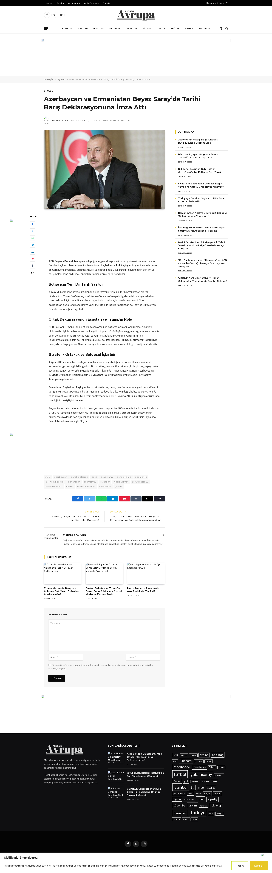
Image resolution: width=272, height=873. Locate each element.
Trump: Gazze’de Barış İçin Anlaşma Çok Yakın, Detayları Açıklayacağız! (61, 591)
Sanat (189, 28)
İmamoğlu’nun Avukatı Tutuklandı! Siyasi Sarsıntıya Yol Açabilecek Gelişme (201, 229)
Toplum (132, 28)
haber (214, 781)
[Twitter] (32, 231)
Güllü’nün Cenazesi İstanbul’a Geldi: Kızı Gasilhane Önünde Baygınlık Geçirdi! (144, 792)
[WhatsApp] (32, 238)
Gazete (106, 3)
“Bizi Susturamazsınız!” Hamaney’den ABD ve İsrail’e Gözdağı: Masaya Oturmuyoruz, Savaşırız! (202, 263)
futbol (180, 774)
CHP (175, 761)
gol (186, 781)
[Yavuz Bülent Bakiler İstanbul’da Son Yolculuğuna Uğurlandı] (116, 776)
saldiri (198, 794)
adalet (184, 755)
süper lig (179, 805)
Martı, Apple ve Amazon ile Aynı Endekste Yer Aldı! (143, 590)
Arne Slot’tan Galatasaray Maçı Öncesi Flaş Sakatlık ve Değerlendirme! (144, 757)
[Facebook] (32, 224)
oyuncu (211, 787)
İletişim (60, 3)
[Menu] (46, 28)
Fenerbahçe (199, 767)
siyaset (177, 799)
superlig (212, 799)
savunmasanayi (140, 481)
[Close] (266, 855)
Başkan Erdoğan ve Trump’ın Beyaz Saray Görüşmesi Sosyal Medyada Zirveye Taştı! (104, 591)
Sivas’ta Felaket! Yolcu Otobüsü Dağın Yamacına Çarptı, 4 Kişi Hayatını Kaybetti (201, 185)
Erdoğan (199, 761)
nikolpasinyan (121, 481)
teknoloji (215, 805)
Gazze (177, 781)
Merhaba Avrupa (59, 120)
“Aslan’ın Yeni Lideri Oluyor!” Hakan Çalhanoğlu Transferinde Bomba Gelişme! (202, 279)
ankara (193, 755)
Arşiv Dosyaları (91, 3)
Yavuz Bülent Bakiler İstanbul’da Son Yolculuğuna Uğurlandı (145, 774)
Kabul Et (259, 865)
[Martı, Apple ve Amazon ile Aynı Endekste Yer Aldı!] (146, 573)
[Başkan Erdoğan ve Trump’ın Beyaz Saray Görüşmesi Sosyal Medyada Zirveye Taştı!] (104, 573)
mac (201, 787)
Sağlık (174, 28)
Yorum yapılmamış (99, 120)
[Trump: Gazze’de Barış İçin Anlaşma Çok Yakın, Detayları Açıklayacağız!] (63, 573)
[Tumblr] (32, 266)
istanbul (180, 787)
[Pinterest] (32, 259)
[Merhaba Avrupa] (136, 15)
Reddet (240, 865)
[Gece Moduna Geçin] (221, 28)
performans (179, 793)
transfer (179, 813)
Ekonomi (115, 28)
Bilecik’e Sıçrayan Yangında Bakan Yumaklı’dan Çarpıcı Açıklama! (198, 156)
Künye (49, 3)
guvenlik (195, 781)
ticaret (70, 486)
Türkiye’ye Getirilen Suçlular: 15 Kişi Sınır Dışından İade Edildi (201, 200)
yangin (220, 814)
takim (192, 805)
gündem (205, 781)
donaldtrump (124, 477)
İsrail (195, 819)
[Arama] (226, 28)
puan (190, 793)
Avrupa (83, 28)
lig (192, 787)
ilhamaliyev (90, 481)
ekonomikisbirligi (54, 481)
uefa (211, 813)
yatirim (118, 486)
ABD (47, 477)
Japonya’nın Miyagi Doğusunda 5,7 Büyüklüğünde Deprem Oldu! (198, 141)
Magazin (204, 28)
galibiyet (219, 775)
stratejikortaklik (53, 486)
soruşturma (189, 799)
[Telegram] (32, 245)
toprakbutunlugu (86, 486)
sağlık (207, 793)
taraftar (203, 806)
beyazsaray (107, 477)
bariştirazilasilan (79, 477)
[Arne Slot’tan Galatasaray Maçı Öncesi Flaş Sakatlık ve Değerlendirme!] (116, 757)
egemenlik (141, 477)
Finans (221, 767)
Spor (161, 28)
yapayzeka (105, 486)
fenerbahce (181, 767)
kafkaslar (105, 481)
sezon (217, 793)
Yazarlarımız (74, 3)
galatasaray (201, 774)
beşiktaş (217, 755)
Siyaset (148, 28)
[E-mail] (32, 273)
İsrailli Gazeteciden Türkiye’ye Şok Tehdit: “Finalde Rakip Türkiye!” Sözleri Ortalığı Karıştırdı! (202, 245)
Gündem (98, 28)
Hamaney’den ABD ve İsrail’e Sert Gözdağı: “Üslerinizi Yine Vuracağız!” (202, 215)
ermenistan (74, 481)
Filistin (212, 767)
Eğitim (208, 761)
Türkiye (67, 28)
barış (94, 477)
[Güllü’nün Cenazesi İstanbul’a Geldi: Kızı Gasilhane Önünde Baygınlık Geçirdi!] (116, 792)
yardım (176, 819)
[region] (136, 863)
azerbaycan (60, 477)
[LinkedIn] (32, 252)
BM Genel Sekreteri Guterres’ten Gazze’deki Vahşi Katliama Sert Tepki (199, 171)
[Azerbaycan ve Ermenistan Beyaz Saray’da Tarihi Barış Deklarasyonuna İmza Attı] (104, 169)
